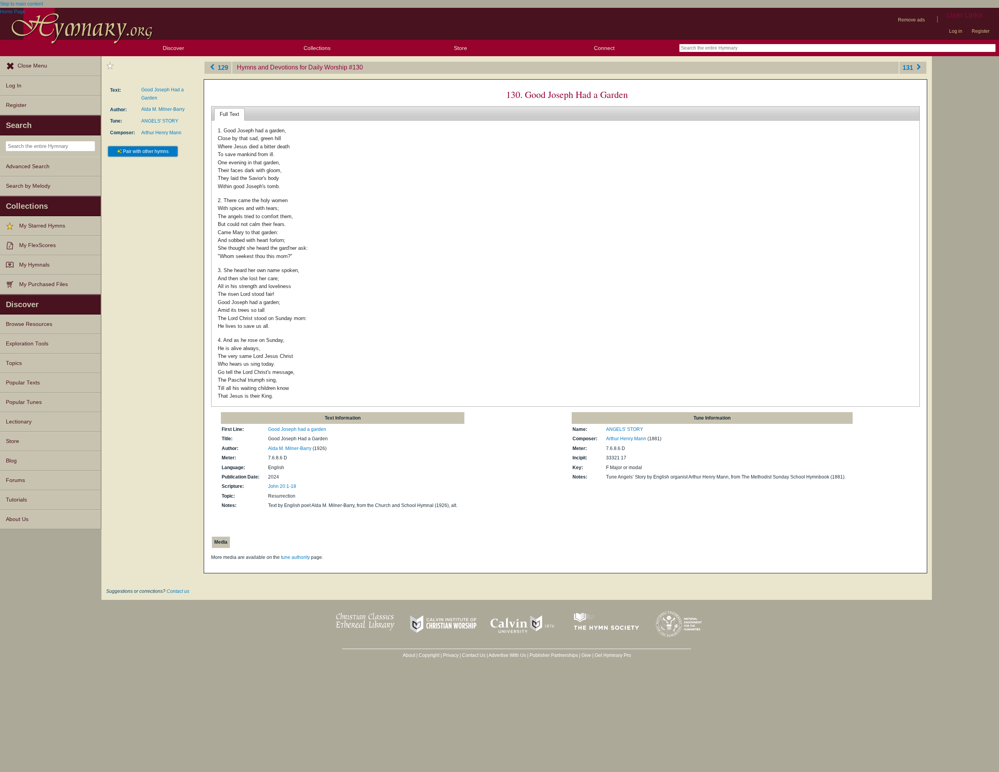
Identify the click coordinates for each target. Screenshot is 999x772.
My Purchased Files (43, 284)
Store (460, 48)
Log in (955, 31)
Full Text (229, 114)
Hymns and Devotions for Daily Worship (292, 67)
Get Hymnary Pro (613, 655)
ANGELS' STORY (159, 121)
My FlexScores (37, 245)
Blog (11, 461)
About (409, 655)
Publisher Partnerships (554, 655)
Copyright (429, 655)
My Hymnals (34, 265)
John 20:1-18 (282, 486)
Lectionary (19, 422)
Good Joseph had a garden (297, 429)
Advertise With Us (507, 655)
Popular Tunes (24, 402)
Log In (13, 86)
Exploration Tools (27, 344)
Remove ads (911, 20)
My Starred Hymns (42, 226)
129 (222, 67)
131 (909, 67)
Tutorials (16, 500)
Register (981, 31)
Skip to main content (21, 4)
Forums (15, 480)
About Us (17, 519)
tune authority (295, 557)
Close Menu (32, 66)
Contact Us (473, 655)
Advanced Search (28, 166)
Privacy (451, 655)
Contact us (178, 591)
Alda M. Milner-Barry (163, 109)
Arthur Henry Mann (161, 132)
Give (586, 655)
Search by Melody (28, 186)
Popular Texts (23, 383)
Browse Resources (29, 324)
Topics (14, 363)
